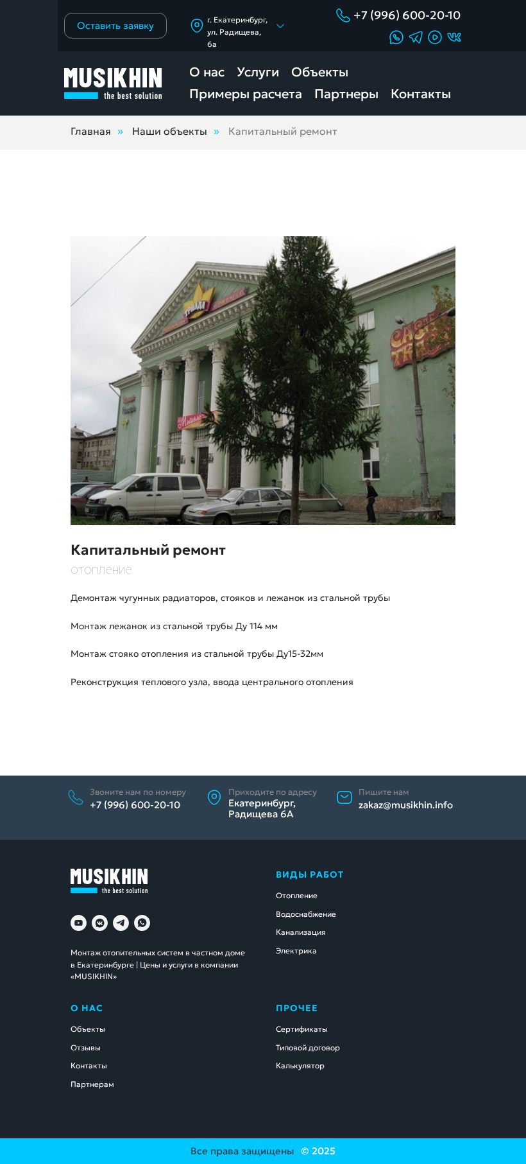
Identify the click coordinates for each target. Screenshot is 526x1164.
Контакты (421, 93)
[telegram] (121, 923)
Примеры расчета (245, 93)
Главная (91, 131)
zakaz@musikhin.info (406, 805)
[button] (435, 37)
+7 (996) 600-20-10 (407, 15)
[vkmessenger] (100, 923)
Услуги (258, 72)
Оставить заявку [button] (115, 25)
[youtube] (79, 923)
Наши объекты (169, 131)
